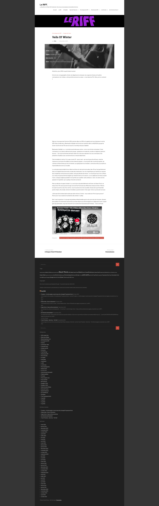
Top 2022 (43, 401)
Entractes (43, 350)
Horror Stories (44, 355)
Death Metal (76, 272)
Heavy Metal (42, 275)
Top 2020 (43, 398)
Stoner (93, 237)
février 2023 (43, 444)
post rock (91, 275)
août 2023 (43, 433)
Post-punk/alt (44, 379)
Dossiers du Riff (44, 348)
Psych (89, 237)
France (110, 272)
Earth (98, 272)
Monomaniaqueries (68, 275)
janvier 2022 (44, 465)
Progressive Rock (105, 275)
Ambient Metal (48, 272)
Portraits (43, 376)
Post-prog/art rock (45, 377)
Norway (77, 275)
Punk (40, 277)
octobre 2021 (44, 470)
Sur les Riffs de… (45, 392)
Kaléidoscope (61, 275)
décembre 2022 (44, 448)
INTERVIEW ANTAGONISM (47, 312)
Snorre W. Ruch (57, 277)
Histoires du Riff (94, 9)
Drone (90, 272)
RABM (43, 277)
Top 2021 (43, 400)
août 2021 (43, 474)
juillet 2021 (43, 476)
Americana (53, 272)
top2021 (68, 277)
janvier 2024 (44, 426)
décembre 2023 (44, 428)
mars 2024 (43, 424)
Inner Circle (51, 275)
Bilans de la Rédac (45, 337)
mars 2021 (43, 483)
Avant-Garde (57, 272)
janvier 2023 (44, 446)
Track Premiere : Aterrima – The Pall (49, 320)
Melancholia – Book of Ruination (48, 301)
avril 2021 (43, 481)
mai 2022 (43, 457)
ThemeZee (58, 500)
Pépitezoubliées (44, 374)
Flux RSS (43, 291)
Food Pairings (44, 352)
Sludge (51, 277)
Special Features (73, 9)
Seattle (45, 277)
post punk (85, 275)
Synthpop (43, 394)
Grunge (72, 237)
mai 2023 (43, 439)
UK (70, 277)
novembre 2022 (44, 450)
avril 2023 (43, 441)
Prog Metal (95, 275)
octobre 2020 (44, 492)
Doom (80, 272)
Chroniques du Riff (84, 9)
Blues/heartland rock (46, 339)
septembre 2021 (44, 472)
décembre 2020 (44, 489)
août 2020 (43, 494)
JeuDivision (43, 361)
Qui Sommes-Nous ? (113, 9)
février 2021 (43, 485)
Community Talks (45, 344)
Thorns (65, 277)
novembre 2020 (44, 491)
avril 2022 (43, 459)
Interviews (43, 359)
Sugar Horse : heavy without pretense (49, 307)
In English (65, 9)
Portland (84, 237)
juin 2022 (43, 456)
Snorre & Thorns (44, 388)
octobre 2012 (44, 496)
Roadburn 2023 (44, 385)
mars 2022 (43, 461)
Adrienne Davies (42, 272)
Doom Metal (85, 272)
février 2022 (43, 463)
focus (106, 272)
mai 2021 (43, 480)
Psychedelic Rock (115, 275)
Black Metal (63, 272)
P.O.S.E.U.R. (44, 370)
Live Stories (103, 9)
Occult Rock (78, 237)
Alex (55, 41)
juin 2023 (43, 437)
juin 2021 (43, 478)
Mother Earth (44, 368)
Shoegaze (48, 277)
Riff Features (44, 381)
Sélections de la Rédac (46, 387)
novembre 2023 (44, 430)
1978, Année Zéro (45, 335)
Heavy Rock (47, 275)
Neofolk (74, 275)
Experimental (102, 272)
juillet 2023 (43, 435)
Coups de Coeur (67, 33)
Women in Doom (99, 237)
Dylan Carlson (94, 272)
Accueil (55, 9)
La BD (60, 9)
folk (108, 272)
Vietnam (72, 277)
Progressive (100, 275)
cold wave (70, 272)
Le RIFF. (44, 4)
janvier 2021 (43, 487)
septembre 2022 (44, 454)
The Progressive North (46, 396)
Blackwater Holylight (64, 237)
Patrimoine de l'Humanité (46, 372)
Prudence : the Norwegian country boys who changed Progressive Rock (57, 294)
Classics (43, 342)
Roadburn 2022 (44, 383)
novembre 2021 (44, 468)
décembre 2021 (44, 467)
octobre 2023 (44, 432)
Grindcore (113, 272)
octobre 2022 (44, 452)
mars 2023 (43, 443)
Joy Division (56, 275)
